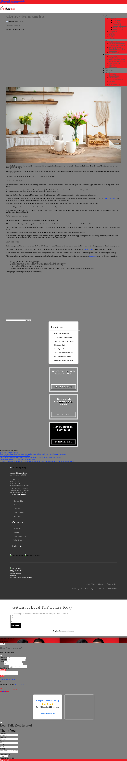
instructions (93, 256)
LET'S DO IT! (4, 691)
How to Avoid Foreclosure (117, 61)
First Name (3, 657)
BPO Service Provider (116, 79)
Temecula (112, 38)
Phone (2, 664)
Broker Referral (114, 76)
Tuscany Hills (117, 24)
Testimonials (109, 70)
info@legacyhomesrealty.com (9, 2)
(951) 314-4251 (15, 482)
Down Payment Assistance (117, 43)
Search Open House (115, 47)
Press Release (113, 56)
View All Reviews (46, 713)
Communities (113, 19)
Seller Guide (113, 67)
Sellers (107, 54)
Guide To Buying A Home (117, 49)
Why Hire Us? (113, 58)
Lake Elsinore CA (19, 536)
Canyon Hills (117, 20)
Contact (107, 72)
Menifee (111, 33)
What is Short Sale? (115, 63)
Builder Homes (18, 505)
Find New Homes (114, 42)
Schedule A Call (114, 77)
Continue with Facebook (7, 679)
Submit (2, 676)
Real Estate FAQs (114, 85)
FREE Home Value (63, 387)
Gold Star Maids (110, 198)
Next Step (3, 670)
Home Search (113, 51)
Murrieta (111, 36)
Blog (106, 68)
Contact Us (112, 74)
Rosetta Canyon (118, 27)
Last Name (3, 660)
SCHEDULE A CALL (63, 442)
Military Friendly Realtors (117, 45)
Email (2, 662)
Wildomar (112, 35)
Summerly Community (120, 26)
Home (107, 15)
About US (112, 81)
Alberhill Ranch (118, 29)
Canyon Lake (117, 22)
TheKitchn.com (88, 249)
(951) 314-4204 (15, 483)
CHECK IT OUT (63, 414)
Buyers (107, 40)
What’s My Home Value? (117, 60)
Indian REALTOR (115, 52)
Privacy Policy (90, 584)
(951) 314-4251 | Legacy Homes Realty (12, 1)
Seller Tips (112, 65)
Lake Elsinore (113, 31)
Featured (107, 17)
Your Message (4, 668)
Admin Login (111, 584)
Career (111, 83)
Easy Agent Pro (27, 577)
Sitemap (100, 584)
